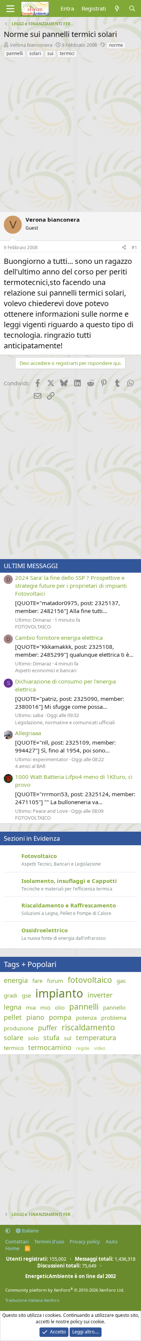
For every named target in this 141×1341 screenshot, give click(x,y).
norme (116, 45)
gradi (10, 995)
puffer (47, 1027)
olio (60, 1007)
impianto (59, 993)
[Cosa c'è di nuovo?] (117, 8)
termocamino (49, 1047)
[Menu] (10, 8)
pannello (114, 1007)
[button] (8, 1230)
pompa (60, 1017)
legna (12, 1006)
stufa (51, 1037)
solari (35, 53)
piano (35, 1017)
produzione (18, 1028)
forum (55, 980)
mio (45, 1007)
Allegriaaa (28, 733)
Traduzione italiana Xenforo (32, 1300)
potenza (86, 1017)
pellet (13, 1017)
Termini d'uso (49, 1241)
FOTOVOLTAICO (33, 626)
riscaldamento (88, 1027)
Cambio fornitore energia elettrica (59, 637)
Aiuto (112, 1241)
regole (82, 1048)
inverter (100, 994)
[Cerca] (132, 8)
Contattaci (17, 1241)
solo (33, 1038)
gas (121, 980)
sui (50, 53)
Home (12, 1248)
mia (31, 1007)
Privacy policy (85, 1241)
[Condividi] (124, 248)
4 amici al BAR (30, 766)
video (99, 1048)
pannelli (14, 53)
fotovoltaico (90, 980)
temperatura (96, 1037)
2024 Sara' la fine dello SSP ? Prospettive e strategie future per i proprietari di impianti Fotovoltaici (71, 585)
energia (16, 980)
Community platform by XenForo (64, 1290)
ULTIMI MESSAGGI (31, 565)
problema (113, 1017)
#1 (134, 247)
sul (67, 1038)
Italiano (30, 1230)
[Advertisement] (70, 133)
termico (14, 1047)
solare (13, 1037)
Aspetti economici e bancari (45, 670)
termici (67, 53)
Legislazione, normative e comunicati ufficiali (65, 722)
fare (37, 980)
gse (26, 995)
